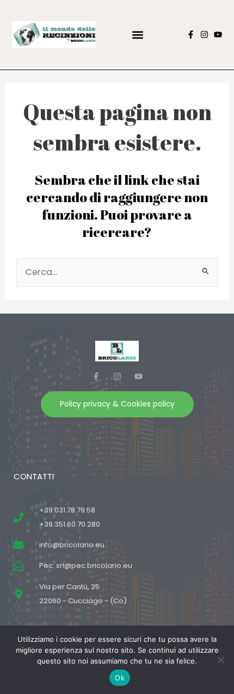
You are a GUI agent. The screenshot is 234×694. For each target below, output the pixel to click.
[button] (137, 34)
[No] (220, 659)
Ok (120, 677)
